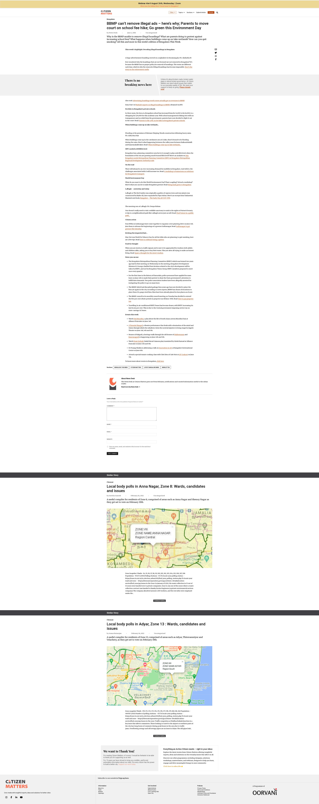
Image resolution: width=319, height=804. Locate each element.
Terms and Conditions (203, 790)
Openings (101, 793)
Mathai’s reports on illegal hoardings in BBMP (153, 105)
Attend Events (152, 790)
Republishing (201, 791)
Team (99, 790)
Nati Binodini (139, 319)
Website (109, 439)
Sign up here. (124, 778)
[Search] (217, 13)
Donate (211, 12)
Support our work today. (127, 764)
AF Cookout (183, 355)
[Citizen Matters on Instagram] (6, 797)
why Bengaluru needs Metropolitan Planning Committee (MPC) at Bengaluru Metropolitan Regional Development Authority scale (157, 158)
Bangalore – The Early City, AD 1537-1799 (155, 198)
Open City (151, 793)
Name (109, 424)
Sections (190, 12)
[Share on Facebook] (215, 59)
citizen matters (136, 367)
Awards (100, 791)
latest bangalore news (151, 367)
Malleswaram (179, 335)
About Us (101, 788)
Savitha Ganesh (115, 496)
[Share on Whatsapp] (216, 56)
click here (160, 361)
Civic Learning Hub (153, 791)
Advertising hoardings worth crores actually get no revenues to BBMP (158, 101)
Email (109, 432)
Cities (172, 12)
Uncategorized (151, 33)
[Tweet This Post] (216, 53)
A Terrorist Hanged (136, 325)
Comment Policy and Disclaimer (206, 793)
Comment (110, 406)
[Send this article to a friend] (216, 49)
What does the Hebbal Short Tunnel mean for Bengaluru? (159, 6)
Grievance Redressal (203, 795)
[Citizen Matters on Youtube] (21, 797)
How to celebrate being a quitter (152, 240)
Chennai (110, 482)
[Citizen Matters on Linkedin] (16, 797)
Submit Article (201, 12)
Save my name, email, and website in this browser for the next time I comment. (130, 447)
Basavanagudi (134, 337)
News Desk (113, 33)
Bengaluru (111, 19)
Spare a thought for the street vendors (149, 253)
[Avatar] (113, 384)
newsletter (166, 367)
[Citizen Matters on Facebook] (11, 797)
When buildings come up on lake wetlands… (164, 145)
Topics (180, 12)
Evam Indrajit (139, 341)
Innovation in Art (165, 348)
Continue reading (159, 601)
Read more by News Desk (129, 387)
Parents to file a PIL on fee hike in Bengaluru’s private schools (162, 121)
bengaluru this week (121, 367)
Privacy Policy (201, 788)
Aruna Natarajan (115, 633)
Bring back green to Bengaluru (179, 185)
